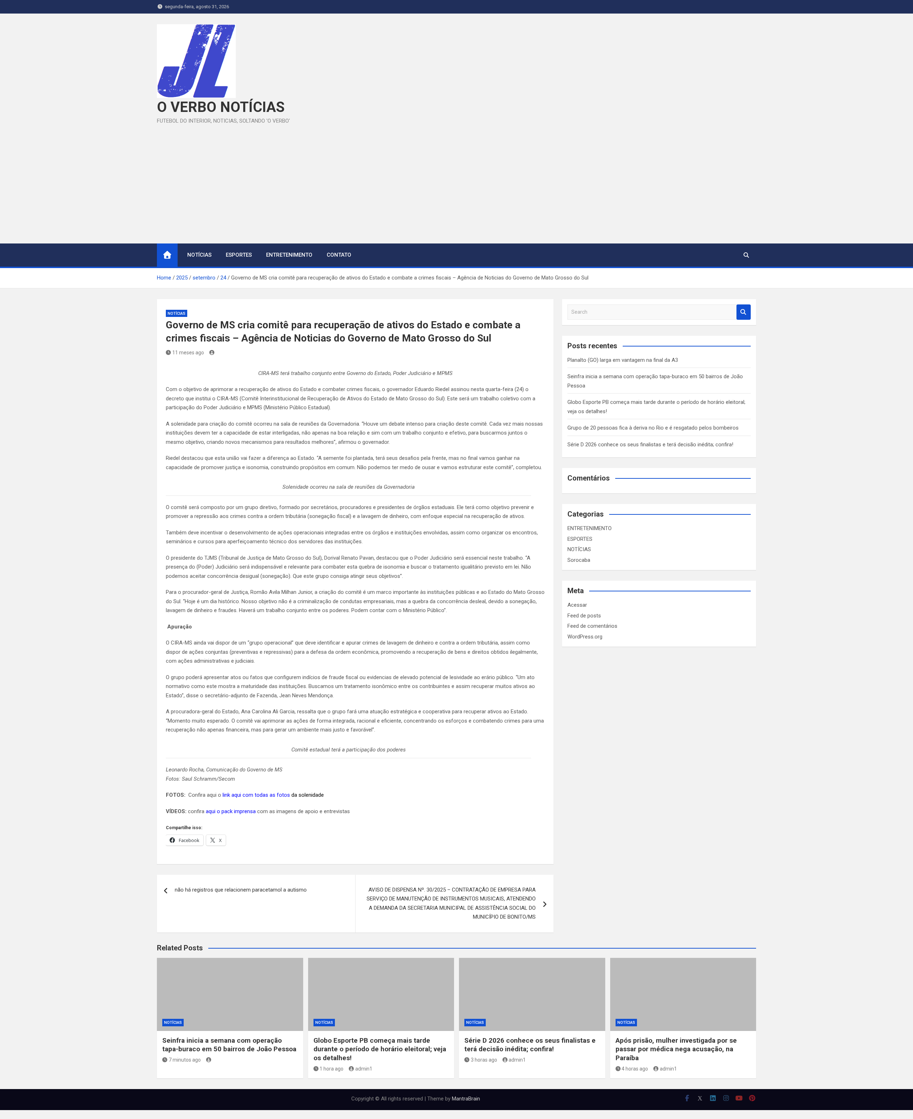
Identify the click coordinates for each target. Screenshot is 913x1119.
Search (743, 312)
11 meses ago (188, 352)
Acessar (577, 605)
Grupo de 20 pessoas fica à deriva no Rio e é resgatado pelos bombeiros (653, 428)
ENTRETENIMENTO (289, 255)
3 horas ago (484, 1060)
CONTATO (339, 255)
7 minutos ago (185, 1060)
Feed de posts (584, 615)
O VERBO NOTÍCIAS (221, 107)
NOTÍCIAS (199, 255)
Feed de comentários (592, 626)
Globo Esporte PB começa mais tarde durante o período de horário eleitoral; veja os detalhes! (379, 1049)
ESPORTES (239, 255)
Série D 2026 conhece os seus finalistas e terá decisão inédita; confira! (650, 444)
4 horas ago (635, 1069)
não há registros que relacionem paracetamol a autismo (241, 890)
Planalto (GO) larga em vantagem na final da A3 (622, 360)
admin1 (363, 1069)
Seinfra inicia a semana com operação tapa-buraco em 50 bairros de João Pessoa (229, 1044)
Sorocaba (578, 560)
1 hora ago (331, 1069)
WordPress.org (584, 636)
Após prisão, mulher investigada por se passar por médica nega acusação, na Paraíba (676, 1049)
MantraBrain (466, 1098)
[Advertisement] (456, 179)
